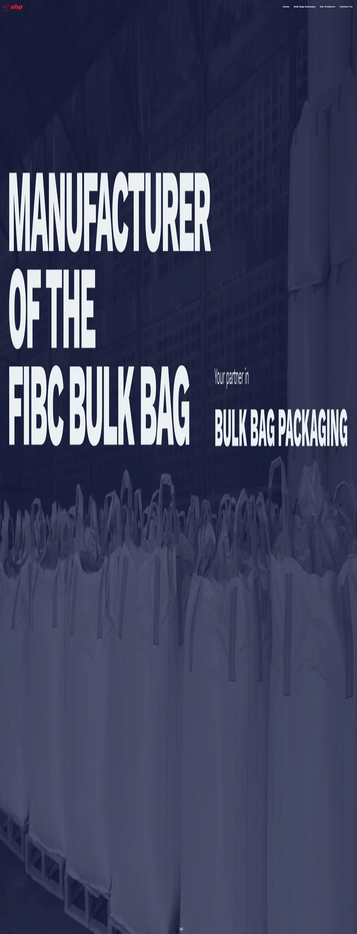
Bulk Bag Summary (304, 6)
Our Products (327, 6)
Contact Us (346, 6)
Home (286, 6)
